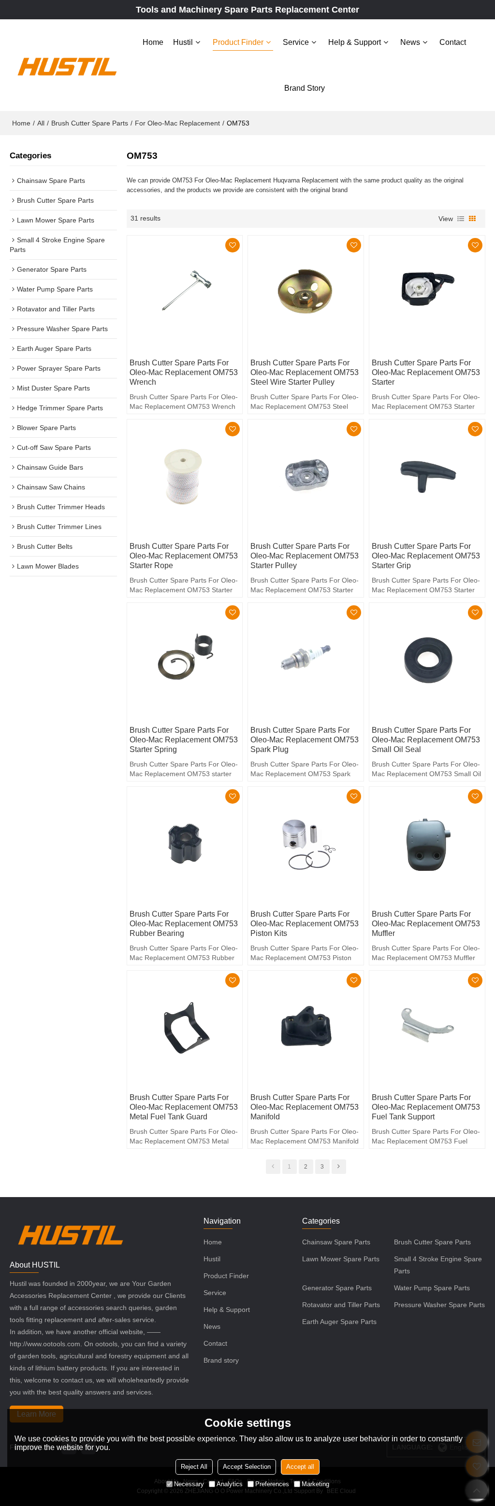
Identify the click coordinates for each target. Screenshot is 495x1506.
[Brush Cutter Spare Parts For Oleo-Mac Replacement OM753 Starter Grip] (427, 477)
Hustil (183, 42)
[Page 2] (339, 1166)
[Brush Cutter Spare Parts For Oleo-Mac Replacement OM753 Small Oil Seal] (427, 660)
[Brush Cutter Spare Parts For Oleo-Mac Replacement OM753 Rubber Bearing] (185, 844)
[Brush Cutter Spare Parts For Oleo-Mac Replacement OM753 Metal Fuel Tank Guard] (185, 1028)
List (460, 218)
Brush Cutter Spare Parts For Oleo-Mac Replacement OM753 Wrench (184, 372)
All (40, 123)
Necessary (189, 1484)
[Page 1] (273, 1166)
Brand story (304, 88)
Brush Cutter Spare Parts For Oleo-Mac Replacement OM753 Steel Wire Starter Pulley (304, 372)
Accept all (300, 1466)
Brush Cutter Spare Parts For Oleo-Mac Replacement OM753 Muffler (426, 923)
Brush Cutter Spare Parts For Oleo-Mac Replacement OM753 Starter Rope (184, 556)
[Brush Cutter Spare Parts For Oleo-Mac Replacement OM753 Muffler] (427, 844)
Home (153, 42)
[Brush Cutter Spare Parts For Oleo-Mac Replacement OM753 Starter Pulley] (305, 477)
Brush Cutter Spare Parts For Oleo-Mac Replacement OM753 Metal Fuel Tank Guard (184, 1107)
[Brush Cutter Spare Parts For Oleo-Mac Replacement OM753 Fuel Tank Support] (427, 1028)
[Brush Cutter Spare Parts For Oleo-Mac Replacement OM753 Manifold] (305, 1028)
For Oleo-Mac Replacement (177, 123)
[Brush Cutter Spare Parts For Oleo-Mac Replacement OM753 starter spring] (185, 660)
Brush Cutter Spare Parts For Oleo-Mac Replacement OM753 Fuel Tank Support (426, 1107)
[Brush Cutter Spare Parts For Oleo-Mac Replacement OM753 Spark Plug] (305, 660)
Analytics (230, 1484)
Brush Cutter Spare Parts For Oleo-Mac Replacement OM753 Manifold (304, 1107)
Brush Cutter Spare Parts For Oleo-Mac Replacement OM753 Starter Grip (426, 556)
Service (296, 42)
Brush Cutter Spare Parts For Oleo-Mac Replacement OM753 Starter (426, 372)
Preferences (272, 1484)
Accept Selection (247, 1466)
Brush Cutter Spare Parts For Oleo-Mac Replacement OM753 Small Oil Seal (426, 739)
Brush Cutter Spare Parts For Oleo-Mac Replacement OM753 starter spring (184, 739)
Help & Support (354, 42)
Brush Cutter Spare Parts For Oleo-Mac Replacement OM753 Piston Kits (304, 923)
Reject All (194, 1466)
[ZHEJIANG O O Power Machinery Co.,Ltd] (67, 65)
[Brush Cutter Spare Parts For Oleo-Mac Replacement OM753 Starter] (427, 293)
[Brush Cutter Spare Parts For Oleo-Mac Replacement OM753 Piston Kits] (305, 844)
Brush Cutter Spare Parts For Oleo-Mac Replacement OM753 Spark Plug (304, 739)
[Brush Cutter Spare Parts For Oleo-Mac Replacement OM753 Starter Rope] (185, 477)
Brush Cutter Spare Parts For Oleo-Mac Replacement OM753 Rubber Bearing (184, 923)
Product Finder (238, 42)
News (410, 42)
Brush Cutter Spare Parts (89, 123)
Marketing (315, 1484)
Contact (452, 42)
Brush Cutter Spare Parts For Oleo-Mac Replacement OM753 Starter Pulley (304, 556)
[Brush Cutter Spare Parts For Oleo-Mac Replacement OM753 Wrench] (185, 293)
